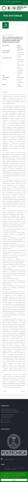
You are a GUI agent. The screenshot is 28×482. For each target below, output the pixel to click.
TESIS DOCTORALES (8, 35)
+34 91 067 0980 (6, 1)
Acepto (14, 480)
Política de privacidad (14, 477)
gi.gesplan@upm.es (17, 1)
